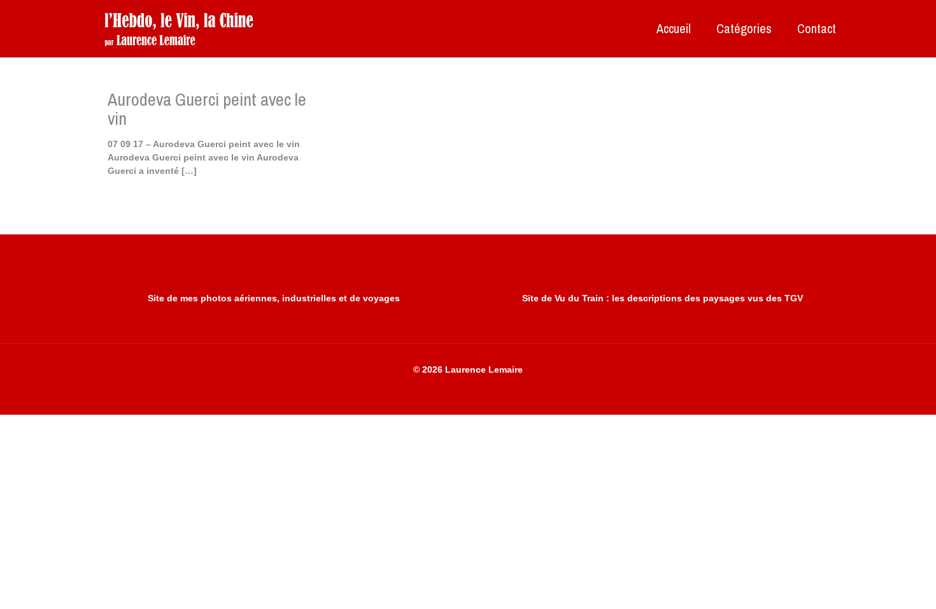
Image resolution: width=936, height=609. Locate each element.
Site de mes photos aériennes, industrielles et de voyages (274, 298)
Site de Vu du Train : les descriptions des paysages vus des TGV (662, 298)
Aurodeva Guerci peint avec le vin (207, 109)
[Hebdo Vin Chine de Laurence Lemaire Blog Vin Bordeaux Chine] (178, 28)
